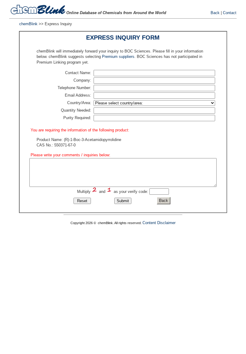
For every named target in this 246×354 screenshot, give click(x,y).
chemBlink (28, 24)
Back (215, 12)
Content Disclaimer (159, 222)
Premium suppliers (118, 56)
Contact (229, 12)
